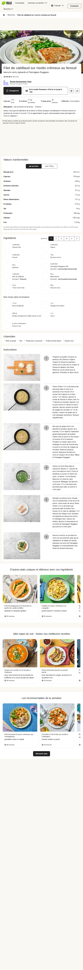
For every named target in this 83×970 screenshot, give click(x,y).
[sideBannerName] (41, 140)
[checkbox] (4, 77)
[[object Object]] (71, 91)
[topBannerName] (41, 24)
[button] (58, 6)
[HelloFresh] (7, 3)
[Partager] (77, 91)
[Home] (4, 15)
